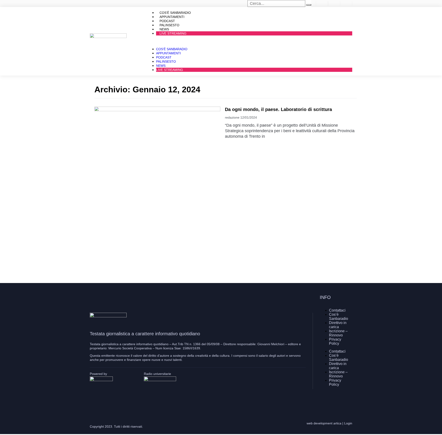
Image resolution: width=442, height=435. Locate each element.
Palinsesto (166, 61)
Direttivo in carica (337, 325)
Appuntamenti (168, 53)
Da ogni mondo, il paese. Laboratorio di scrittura (278, 109)
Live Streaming (173, 33)
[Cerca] (308, 5)
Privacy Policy (335, 341)
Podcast (164, 57)
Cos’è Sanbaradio (171, 49)
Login (348, 423)
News (161, 65)
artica (337, 423)
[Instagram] (335, 400)
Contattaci (337, 310)
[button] (249, 41)
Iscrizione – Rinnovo (338, 333)
